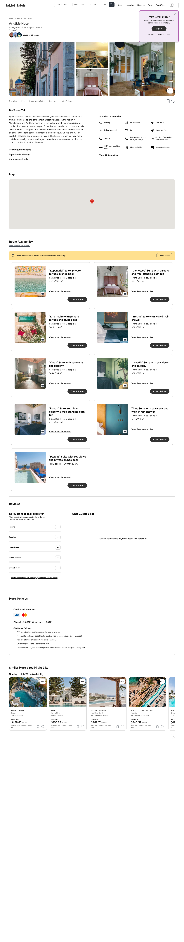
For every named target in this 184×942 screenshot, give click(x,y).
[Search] (111, 4)
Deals (120, 5)
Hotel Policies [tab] (66, 101)
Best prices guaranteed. (19, 246)
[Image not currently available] (30, 281)
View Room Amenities (60, 291)
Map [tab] (23, 101)
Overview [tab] (13, 101)
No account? (159, 34)
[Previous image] (13, 695)
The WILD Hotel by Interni (142, 710)
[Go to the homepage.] (15, 5)
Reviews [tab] (52, 101)
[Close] (175, 14)
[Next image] (42, 695)
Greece (12, 18)
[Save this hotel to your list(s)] (168, 101)
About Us (141, 5)
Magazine (130, 5)
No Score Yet (140, 716)
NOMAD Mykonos (99, 710)
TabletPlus (160, 5)
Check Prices (164, 256)
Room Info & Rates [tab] (37, 101)
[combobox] (64, 5)
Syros (30, 18)
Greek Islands (21, 18)
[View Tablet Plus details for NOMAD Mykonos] (122, 681)
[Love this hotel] (173, 101)
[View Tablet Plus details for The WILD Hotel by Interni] (162, 681)
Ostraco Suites (17, 710)
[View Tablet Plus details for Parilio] (82, 681)
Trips (150, 5)
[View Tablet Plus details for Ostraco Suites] (42, 681)
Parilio (53, 710)
